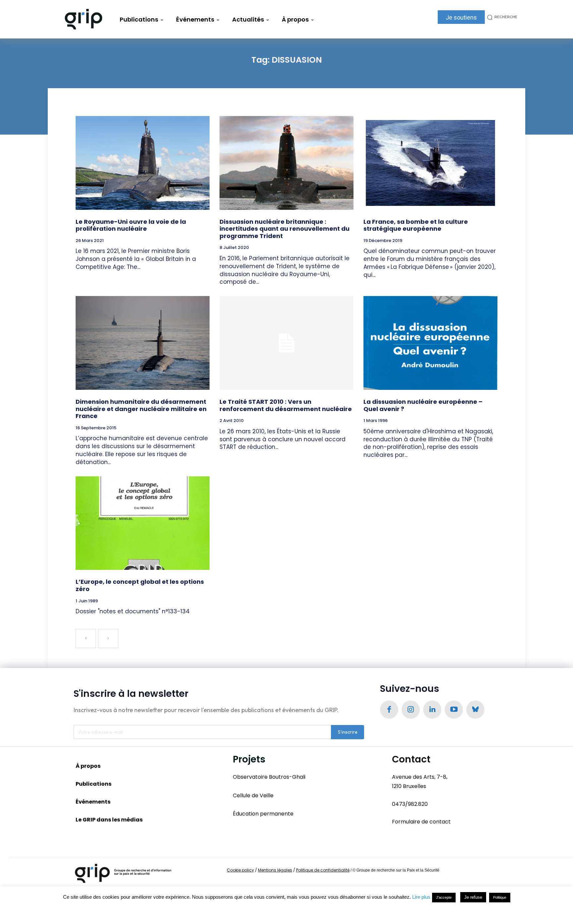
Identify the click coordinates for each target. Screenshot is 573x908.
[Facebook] (389, 709)
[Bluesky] (475, 709)
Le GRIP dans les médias (109, 819)
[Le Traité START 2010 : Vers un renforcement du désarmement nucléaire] (286, 343)
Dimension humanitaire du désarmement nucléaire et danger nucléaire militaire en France (141, 408)
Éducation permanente (263, 813)
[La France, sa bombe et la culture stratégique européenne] (430, 163)
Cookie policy (240, 870)
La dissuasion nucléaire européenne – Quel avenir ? (422, 405)
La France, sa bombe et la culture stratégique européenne (415, 225)
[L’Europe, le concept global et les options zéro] (143, 523)
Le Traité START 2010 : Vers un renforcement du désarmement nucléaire (286, 405)
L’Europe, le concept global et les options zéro (140, 585)
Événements (93, 802)
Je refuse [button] (473, 897)
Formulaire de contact (421, 821)
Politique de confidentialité (323, 870)
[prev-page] (86, 638)
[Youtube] (454, 709)
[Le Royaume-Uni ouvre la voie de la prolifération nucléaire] (143, 163)
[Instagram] (411, 709)
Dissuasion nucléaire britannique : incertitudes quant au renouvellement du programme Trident (285, 228)
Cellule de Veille (253, 795)
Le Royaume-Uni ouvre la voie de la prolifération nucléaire (131, 225)
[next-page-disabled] (108, 638)
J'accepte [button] (444, 897)
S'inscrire (347, 732)
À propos (88, 766)
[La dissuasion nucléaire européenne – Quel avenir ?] (430, 343)
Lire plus (421, 897)
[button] (501, 17)
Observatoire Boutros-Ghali (269, 777)
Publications (93, 784)
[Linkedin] (432, 709)
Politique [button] (499, 897)
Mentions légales (275, 870)
